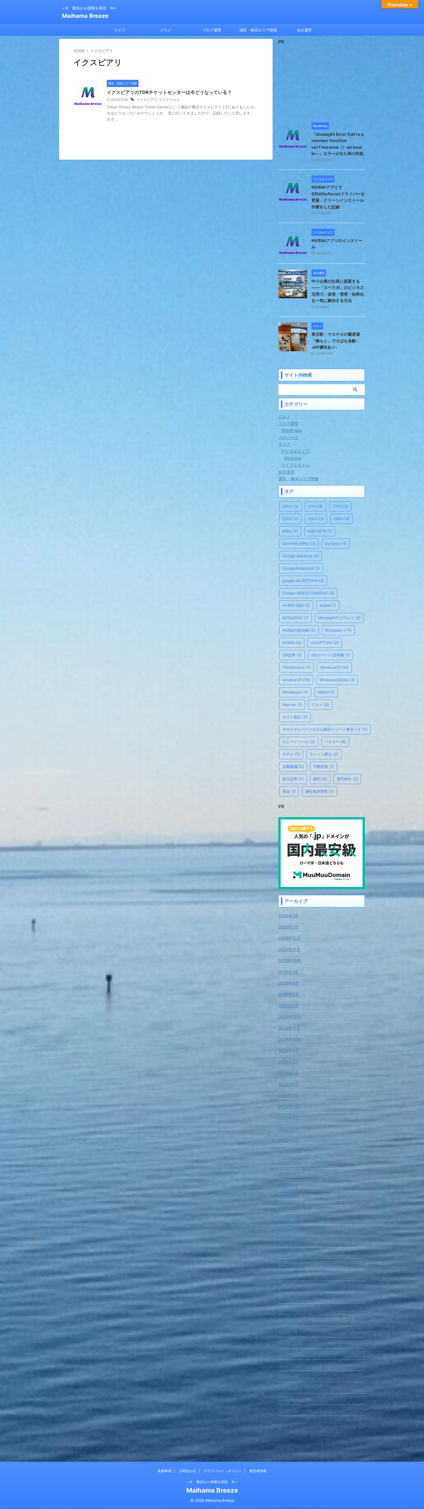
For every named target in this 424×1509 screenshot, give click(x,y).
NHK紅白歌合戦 (299, 630)
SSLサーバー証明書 (330, 655)
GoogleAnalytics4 (301, 568)
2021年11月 (289, 1230)
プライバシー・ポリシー (223, 1471)
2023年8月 (288, 1117)
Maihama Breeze (85, 15)
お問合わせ (187, 1471)
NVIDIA (291, 642)
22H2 (290, 518)
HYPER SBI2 (296, 605)
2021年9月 (288, 1252)
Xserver (292, 704)
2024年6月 (288, 1084)
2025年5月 (288, 994)
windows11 (296, 679)
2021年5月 (288, 1297)
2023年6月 (288, 1129)
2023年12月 (289, 1106)
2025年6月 (288, 983)
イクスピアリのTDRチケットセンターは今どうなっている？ (169, 92)
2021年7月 (288, 1275)
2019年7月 (288, 1410)
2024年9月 (288, 1050)
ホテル (291, 754)
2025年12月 (289, 938)
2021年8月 (288, 1263)
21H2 (340, 506)
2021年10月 (289, 1241)
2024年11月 (289, 1027)
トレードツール (298, 741)
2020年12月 (289, 1342)
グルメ (165, 30)
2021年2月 (288, 1320)
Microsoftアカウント (339, 617)
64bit (290, 531)
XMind (326, 692)
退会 (289, 791)
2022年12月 (289, 1151)
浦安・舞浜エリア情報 (258, 30)
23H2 (316, 518)
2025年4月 (288, 1005)
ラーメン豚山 (323, 754)
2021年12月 (289, 1219)
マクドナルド (169, 99)
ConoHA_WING (299, 543)
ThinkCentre (296, 667)
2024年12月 (289, 1016)
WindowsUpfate (337, 679)
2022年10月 (289, 1174)
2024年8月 (288, 1061)
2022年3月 (288, 1196)
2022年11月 (289, 1162)
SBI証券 (292, 655)
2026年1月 (288, 926)
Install (328, 605)
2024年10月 (289, 1039)
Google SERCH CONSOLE (308, 593)
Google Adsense (300, 556)
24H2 (341, 518)
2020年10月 (289, 1365)
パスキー (335, 741)
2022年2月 (288, 1207)
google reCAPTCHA (303, 580)
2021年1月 (288, 1331)
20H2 (290, 506)
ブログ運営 (211, 30)
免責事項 (164, 1471)
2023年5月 (288, 1140)
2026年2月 (288, 915)
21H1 (315, 506)
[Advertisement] (321, 81)
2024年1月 (288, 1095)
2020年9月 (288, 1376)
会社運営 (304, 30)
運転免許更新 (319, 791)
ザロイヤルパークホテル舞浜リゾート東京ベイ (324, 729)
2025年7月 (288, 971)
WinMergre (295, 692)
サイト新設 (294, 717)
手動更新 (323, 766)
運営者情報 (258, 1471)
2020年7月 (288, 1387)
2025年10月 (289, 960)
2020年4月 (288, 1398)
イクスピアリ (146, 99)
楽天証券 (293, 779)
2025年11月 (289, 949)
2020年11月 (289, 1353)
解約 (320, 779)
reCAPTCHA (325, 642)
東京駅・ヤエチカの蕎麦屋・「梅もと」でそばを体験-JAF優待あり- (338, 341)
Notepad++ (338, 630)
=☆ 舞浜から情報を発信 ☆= (212, 1482)
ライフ (119, 30)
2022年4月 (288, 1185)
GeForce (336, 543)
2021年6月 (288, 1286)
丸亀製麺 (293, 766)
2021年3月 (288, 1308)
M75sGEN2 (295, 617)
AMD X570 (319, 531)
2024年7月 (288, 1072)
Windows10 (334, 667)
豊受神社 (347, 779)
